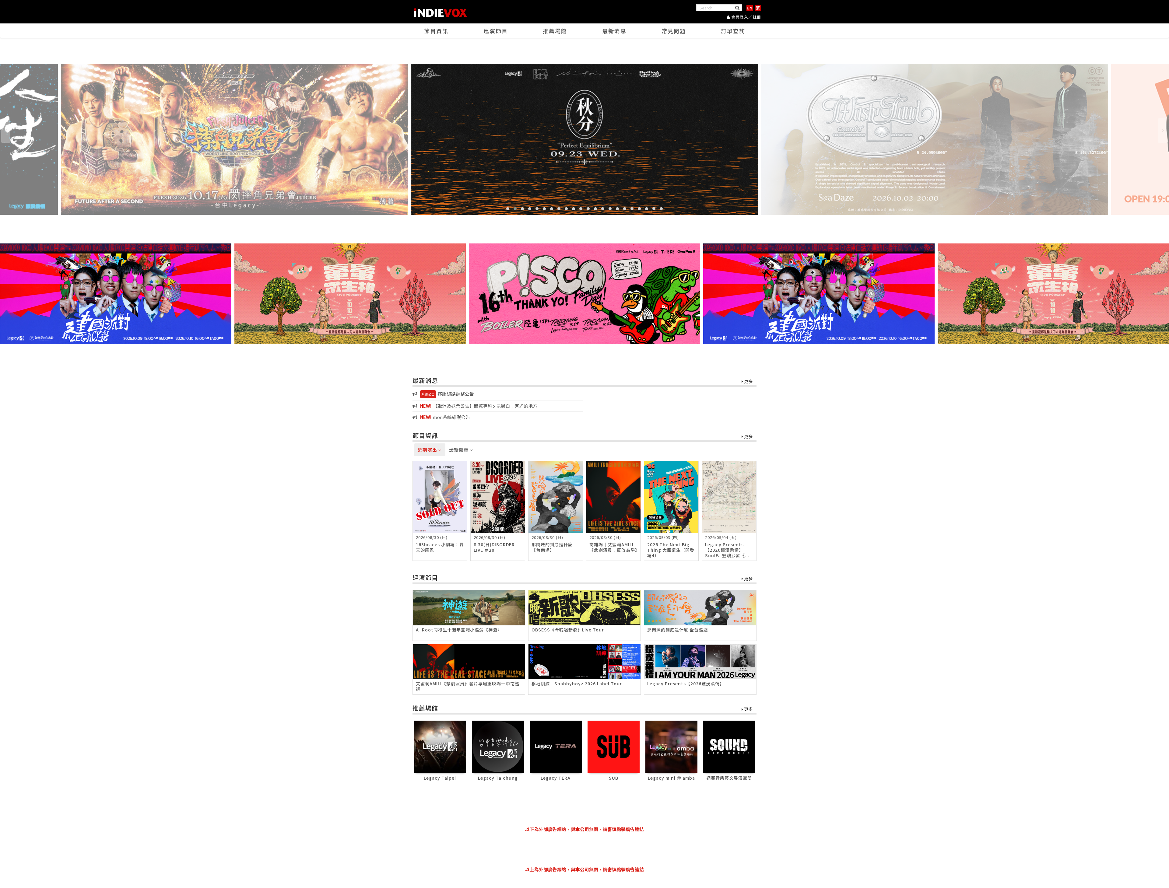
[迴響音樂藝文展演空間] (729, 746)
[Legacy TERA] (556, 746)
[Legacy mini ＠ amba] (671, 746)
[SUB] (614, 746)
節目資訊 (436, 31)
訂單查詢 (733, 31)
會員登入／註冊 (745, 17)
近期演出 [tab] (428, 449)
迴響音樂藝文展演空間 (729, 778)
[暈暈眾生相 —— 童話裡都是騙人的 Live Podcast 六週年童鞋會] (350, 293)
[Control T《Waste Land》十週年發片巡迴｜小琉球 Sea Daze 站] (584, 139)
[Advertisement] (584, 849)
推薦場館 (555, 31)
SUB (613, 778)
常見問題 (674, 31)
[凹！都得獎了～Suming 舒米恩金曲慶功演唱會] (934, 139)
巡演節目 (495, 31)
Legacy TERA (555, 778)
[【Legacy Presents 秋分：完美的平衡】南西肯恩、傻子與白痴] (234, 139)
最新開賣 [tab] (459, 449)
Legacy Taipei (440, 778)
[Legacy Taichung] (498, 746)
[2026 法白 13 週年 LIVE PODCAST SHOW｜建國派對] (115, 293)
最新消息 (614, 31)
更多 (748, 381)
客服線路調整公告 (447, 393)
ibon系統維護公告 (445, 417)
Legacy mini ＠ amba (671, 778)
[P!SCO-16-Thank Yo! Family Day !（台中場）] (584, 293)
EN (750, 8)
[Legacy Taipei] (440, 746)
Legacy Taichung (498, 778)
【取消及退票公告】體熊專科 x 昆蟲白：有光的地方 (478, 406)
